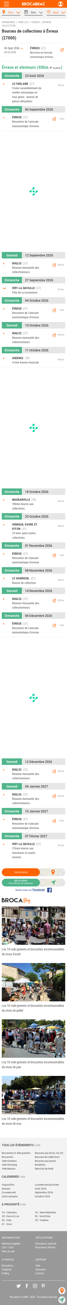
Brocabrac (7, 1265)
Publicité (6, 1269)
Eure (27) (23, 22)
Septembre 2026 (44, 1192)
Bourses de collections (47, 1157)
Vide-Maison (9, 1168)
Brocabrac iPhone (45, 1247)
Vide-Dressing (9, 1164)
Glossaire (40, 1269)
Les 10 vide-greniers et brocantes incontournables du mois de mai (33, 1121)
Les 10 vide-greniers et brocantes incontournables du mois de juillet (33, 1008)
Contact (39, 1273)
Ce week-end (9, 1192)
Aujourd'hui (8, 1184)
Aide (37, 1265)
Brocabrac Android (45, 1243)
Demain (6, 1188)
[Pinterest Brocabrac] (45, 1288)
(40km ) (49, 67)
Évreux (35, 22)
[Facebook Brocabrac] (29, 1288)
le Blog (5, 1273)
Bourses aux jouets (45, 1161)
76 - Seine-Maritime (45, 1212)
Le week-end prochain (47, 1184)
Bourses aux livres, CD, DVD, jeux (50, 1153)
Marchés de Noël (44, 1168)
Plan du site (8, 1251)
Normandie (8, 22)
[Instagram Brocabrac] (37, 1288)
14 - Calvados (9, 1212)
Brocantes (7, 1157)
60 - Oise (6, 1220)
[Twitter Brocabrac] (21, 1288)
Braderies (40, 1164)
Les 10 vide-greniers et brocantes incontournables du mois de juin (33, 1064)
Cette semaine (10, 1196)
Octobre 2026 (42, 1196)
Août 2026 (40, 1188)
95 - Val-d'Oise (42, 1216)
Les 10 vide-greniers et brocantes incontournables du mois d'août (33, 951)
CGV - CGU (8, 1247)
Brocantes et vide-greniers (16, 1153)
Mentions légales (11, 1243)
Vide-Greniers (9, 1161)
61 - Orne (7, 1224)
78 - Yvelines (41, 1220)
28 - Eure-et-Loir (10, 1216)
